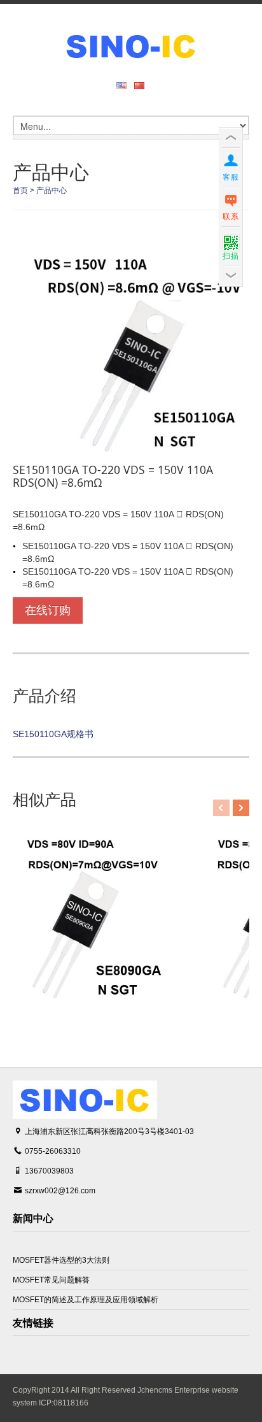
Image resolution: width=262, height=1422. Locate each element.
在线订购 (48, 610)
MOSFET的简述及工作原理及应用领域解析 (85, 1299)
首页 (20, 190)
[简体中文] (141, 85)
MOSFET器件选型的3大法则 (61, 1260)
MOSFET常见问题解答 (51, 1279)
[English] (124, 85)
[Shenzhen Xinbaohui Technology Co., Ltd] (131, 46)
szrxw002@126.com (60, 1190)
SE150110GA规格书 (53, 734)
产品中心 (51, 190)
